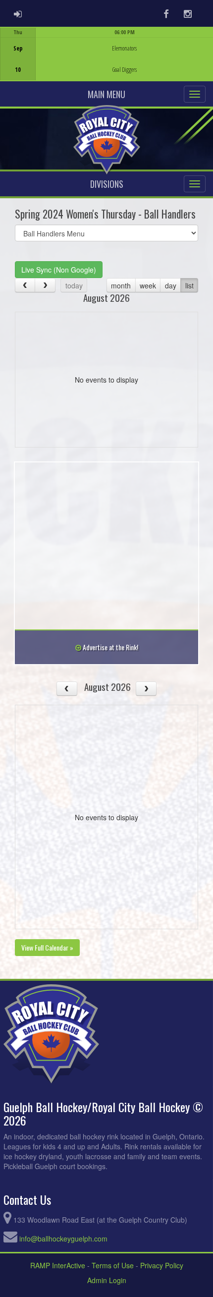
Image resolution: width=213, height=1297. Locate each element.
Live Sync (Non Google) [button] (58, 270)
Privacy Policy (161, 1265)
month (121, 285)
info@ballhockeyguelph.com (63, 1238)
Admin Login (106, 1280)
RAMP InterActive (57, 1265)
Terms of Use (113, 1265)
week (148, 285)
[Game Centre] (107, 61)
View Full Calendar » (47, 947)
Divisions (106, 183)
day (170, 285)
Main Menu (106, 94)
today (74, 285)
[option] (106, 54)
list (189, 285)
